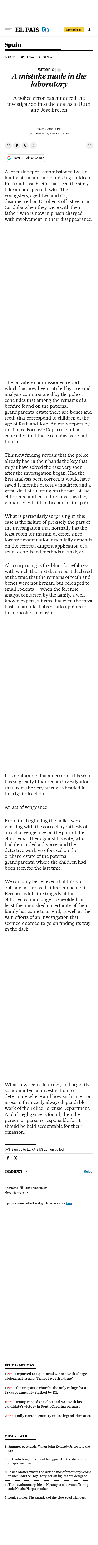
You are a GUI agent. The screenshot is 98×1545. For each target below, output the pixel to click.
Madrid (10, 57)
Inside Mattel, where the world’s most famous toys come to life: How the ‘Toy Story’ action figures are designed (50, 1474)
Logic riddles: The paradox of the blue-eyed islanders (47, 1497)
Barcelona (26, 57)
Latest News (46, 57)
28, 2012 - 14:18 (49, 129)
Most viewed (16, 1436)
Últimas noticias (19, 1365)
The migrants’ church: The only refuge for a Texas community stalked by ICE (45, 1390)
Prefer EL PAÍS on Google (28, 157)
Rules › (88, 1171)
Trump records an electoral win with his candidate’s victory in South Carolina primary (43, 1404)
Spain (13, 45)
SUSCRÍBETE (74, 29)
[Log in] (89, 30)
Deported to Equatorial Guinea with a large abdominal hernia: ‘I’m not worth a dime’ (46, 1376)
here (69, 1203)
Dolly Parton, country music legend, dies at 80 (53, 1416)
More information (15, 1192)
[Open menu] (8, 30)
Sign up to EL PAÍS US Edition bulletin (38, 1149)
